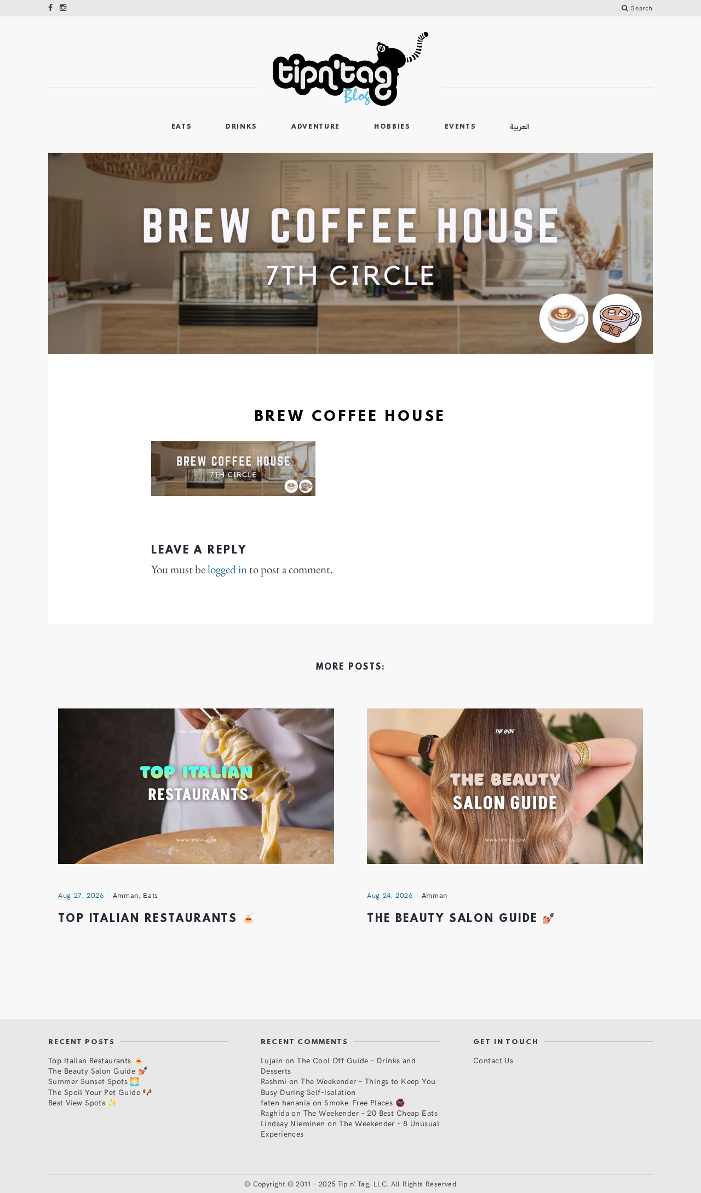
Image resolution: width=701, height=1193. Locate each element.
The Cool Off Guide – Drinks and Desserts (338, 1065)
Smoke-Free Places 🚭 (364, 1102)
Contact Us (493, 1060)
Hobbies (392, 127)
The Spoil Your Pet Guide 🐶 (100, 1092)
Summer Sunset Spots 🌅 (94, 1081)
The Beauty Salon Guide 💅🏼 (461, 919)
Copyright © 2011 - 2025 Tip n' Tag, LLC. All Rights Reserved (355, 1184)
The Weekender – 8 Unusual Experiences (350, 1128)
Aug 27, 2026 (81, 895)
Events (460, 127)
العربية (520, 127)
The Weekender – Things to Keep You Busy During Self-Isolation (348, 1086)
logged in (227, 569)
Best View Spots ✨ (82, 1102)
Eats (181, 127)
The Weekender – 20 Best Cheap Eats (370, 1113)
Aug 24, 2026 (390, 895)
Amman (126, 895)
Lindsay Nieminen (293, 1123)
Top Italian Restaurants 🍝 (157, 919)
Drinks (241, 127)
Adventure (315, 127)
